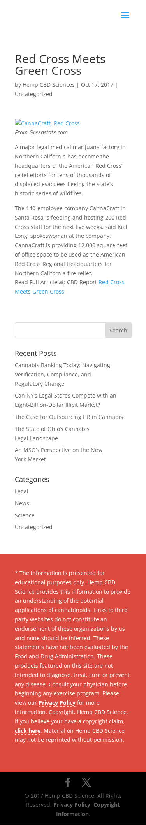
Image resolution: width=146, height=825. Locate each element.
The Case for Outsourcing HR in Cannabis (69, 416)
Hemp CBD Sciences (49, 84)
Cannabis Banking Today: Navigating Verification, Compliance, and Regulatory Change (62, 374)
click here (27, 730)
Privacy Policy (57, 702)
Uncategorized (34, 94)
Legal (21, 491)
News (22, 503)
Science (25, 515)
